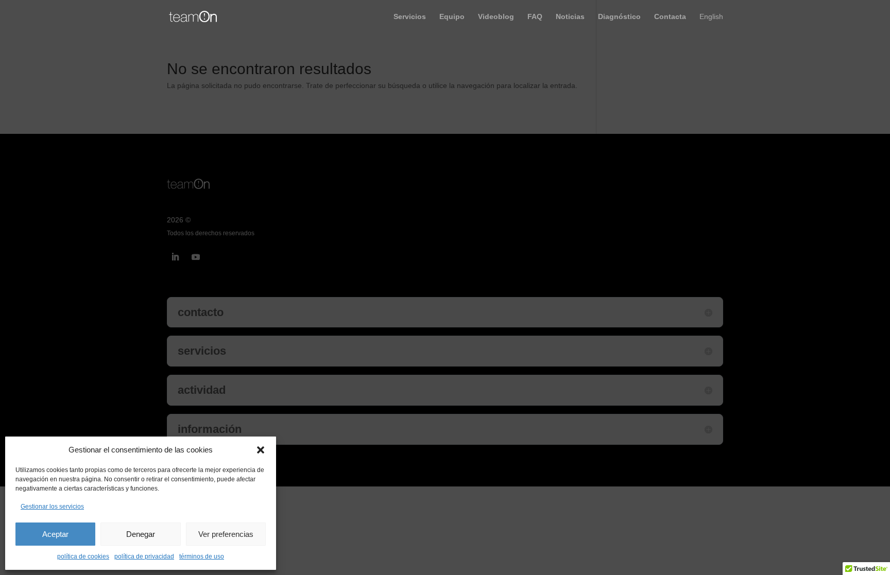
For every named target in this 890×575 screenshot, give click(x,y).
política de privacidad (144, 556)
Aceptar (55, 534)
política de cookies (83, 556)
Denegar (140, 534)
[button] (260, 450)
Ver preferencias (225, 534)
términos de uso (201, 556)
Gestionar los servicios (52, 506)
